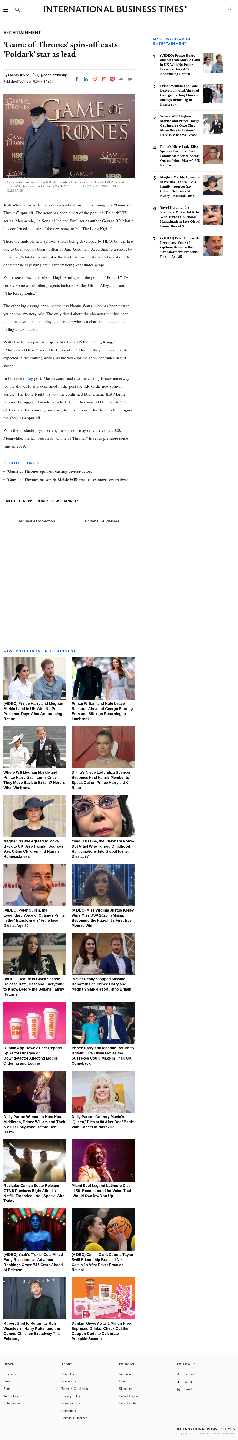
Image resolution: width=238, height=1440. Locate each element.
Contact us (68, 1381)
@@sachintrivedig (52, 75)
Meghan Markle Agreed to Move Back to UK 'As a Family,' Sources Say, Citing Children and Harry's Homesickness (180, 186)
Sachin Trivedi (19, 75)
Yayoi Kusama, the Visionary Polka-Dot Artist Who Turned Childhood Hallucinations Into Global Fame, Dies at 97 (180, 217)
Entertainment (12, 1403)
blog (29, 378)
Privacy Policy (71, 1396)
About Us (67, 1374)
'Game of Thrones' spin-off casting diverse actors (49, 472)
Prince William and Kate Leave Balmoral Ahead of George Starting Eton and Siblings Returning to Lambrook (179, 95)
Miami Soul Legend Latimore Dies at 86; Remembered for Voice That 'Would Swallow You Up (101, 1191)
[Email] (121, 79)
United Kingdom (129, 1396)
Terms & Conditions (74, 1388)
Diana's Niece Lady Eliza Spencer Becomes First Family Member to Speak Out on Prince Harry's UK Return (180, 156)
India (122, 1381)
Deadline (11, 257)
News (7, 1381)
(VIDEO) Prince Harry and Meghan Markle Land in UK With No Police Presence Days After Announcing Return (180, 65)
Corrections (69, 1411)
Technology (11, 1396)
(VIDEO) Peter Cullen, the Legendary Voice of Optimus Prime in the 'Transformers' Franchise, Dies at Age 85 (180, 247)
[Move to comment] (130, 79)
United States (128, 1403)
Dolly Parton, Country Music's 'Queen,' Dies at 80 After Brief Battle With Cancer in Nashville (103, 1122)
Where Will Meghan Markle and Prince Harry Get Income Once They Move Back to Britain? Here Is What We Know (179, 125)
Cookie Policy (70, 1403)
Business (9, 1374)
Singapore (125, 1388)
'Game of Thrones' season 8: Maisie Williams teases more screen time (67, 480)
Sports (7, 1388)
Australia (125, 1374)
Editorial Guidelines (102, 521)
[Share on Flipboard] (104, 79)
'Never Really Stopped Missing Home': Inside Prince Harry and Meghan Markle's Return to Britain (101, 984)
